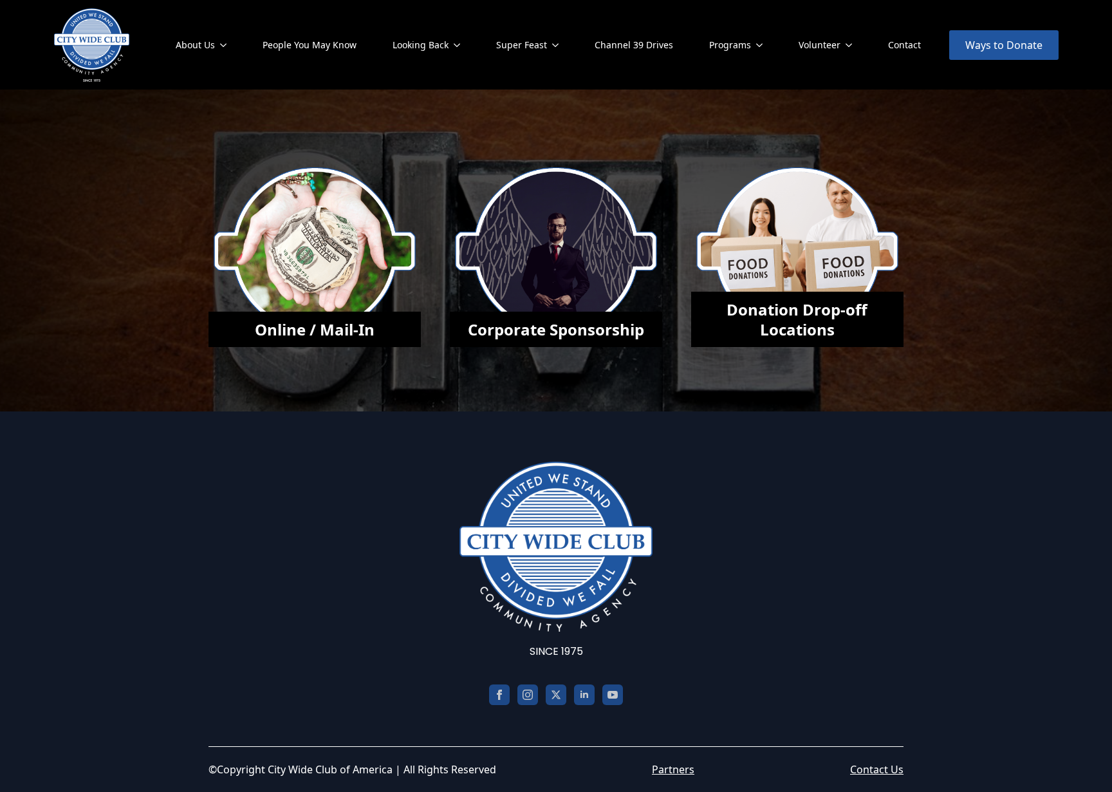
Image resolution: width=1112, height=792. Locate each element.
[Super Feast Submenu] (558, 45)
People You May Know (310, 45)
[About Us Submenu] (226, 45)
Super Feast (521, 45)
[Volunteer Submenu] (851, 45)
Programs (730, 45)
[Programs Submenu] (762, 45)
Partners (673, 769)
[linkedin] (584, 694)
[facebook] (499, 694)
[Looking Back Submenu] (459, 45)
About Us (195, 45)
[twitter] (556, 694)
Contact (904, 45)
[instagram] (527, 694)
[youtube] (612, 694)
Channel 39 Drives (634, 45)
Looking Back (421, 45)
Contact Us (877, 769)
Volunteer (819, 45)
